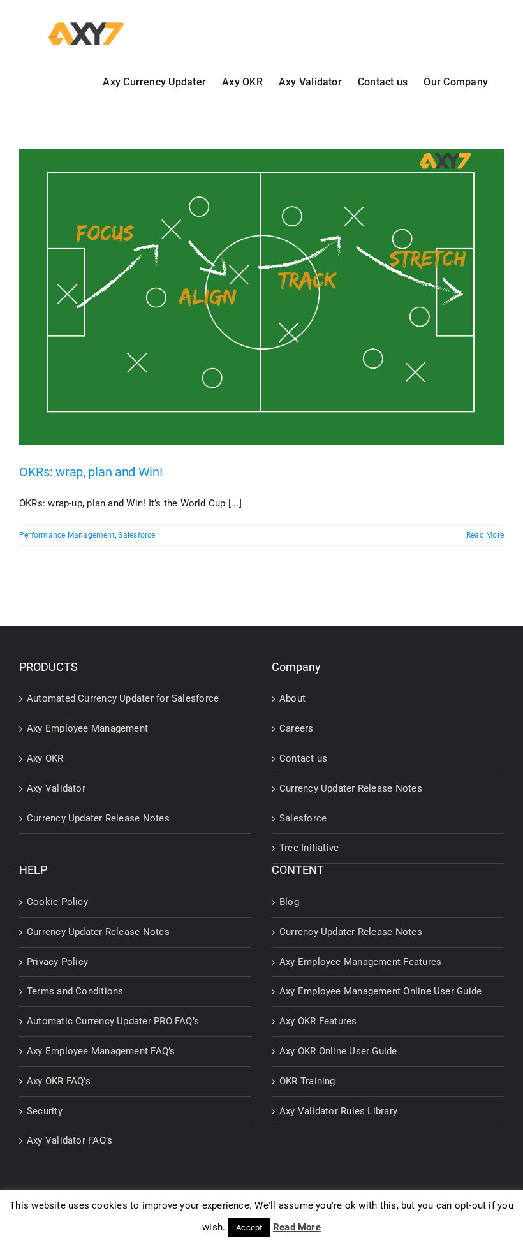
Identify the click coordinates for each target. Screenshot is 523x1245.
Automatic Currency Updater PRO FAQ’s (113, 1021)
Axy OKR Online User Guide (338, 1051)
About (292, 698)
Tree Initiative (309, 847)
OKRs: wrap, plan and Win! (91, 472)
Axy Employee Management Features (360, 962)
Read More (485, 535)
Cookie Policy (57, 902)
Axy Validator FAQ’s (69, 1140)
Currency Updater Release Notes (98, 818)
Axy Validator (56, 788)
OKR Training (307, 1081)
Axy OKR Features (318, 1021)
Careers (296, 728)
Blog (289, 902)
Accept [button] (249, 1227)
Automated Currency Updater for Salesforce (123, 698)
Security (45, 1111)
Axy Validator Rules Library (338, 1111)
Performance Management (67, 535)
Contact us (303, 758)
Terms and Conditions (75, 991)
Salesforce (136, 535)
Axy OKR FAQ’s (59, 1081)
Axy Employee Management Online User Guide (380, 991)
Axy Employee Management (87, 728)
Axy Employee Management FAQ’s (101, 1051)
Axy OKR (45, 758)
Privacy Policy (57, 962)
